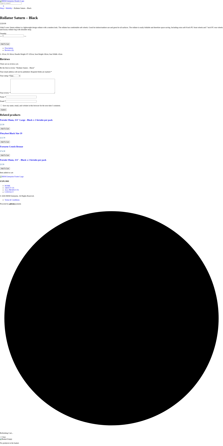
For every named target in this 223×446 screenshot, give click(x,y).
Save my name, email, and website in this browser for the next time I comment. (32, 106)
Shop (2, 8)
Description (9, 48)
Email (3, 101)
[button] (5, 128)
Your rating (5, 76)
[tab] (114, 48)
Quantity (3, 33)
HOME (7, 186)
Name (3, 97)
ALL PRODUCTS (12, 190)
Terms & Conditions (12, 200)
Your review (5, 93)
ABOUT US (9, 188)
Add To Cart (5, 44)
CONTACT (9, 192)
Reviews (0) (9, 50)
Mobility (9, 8)
